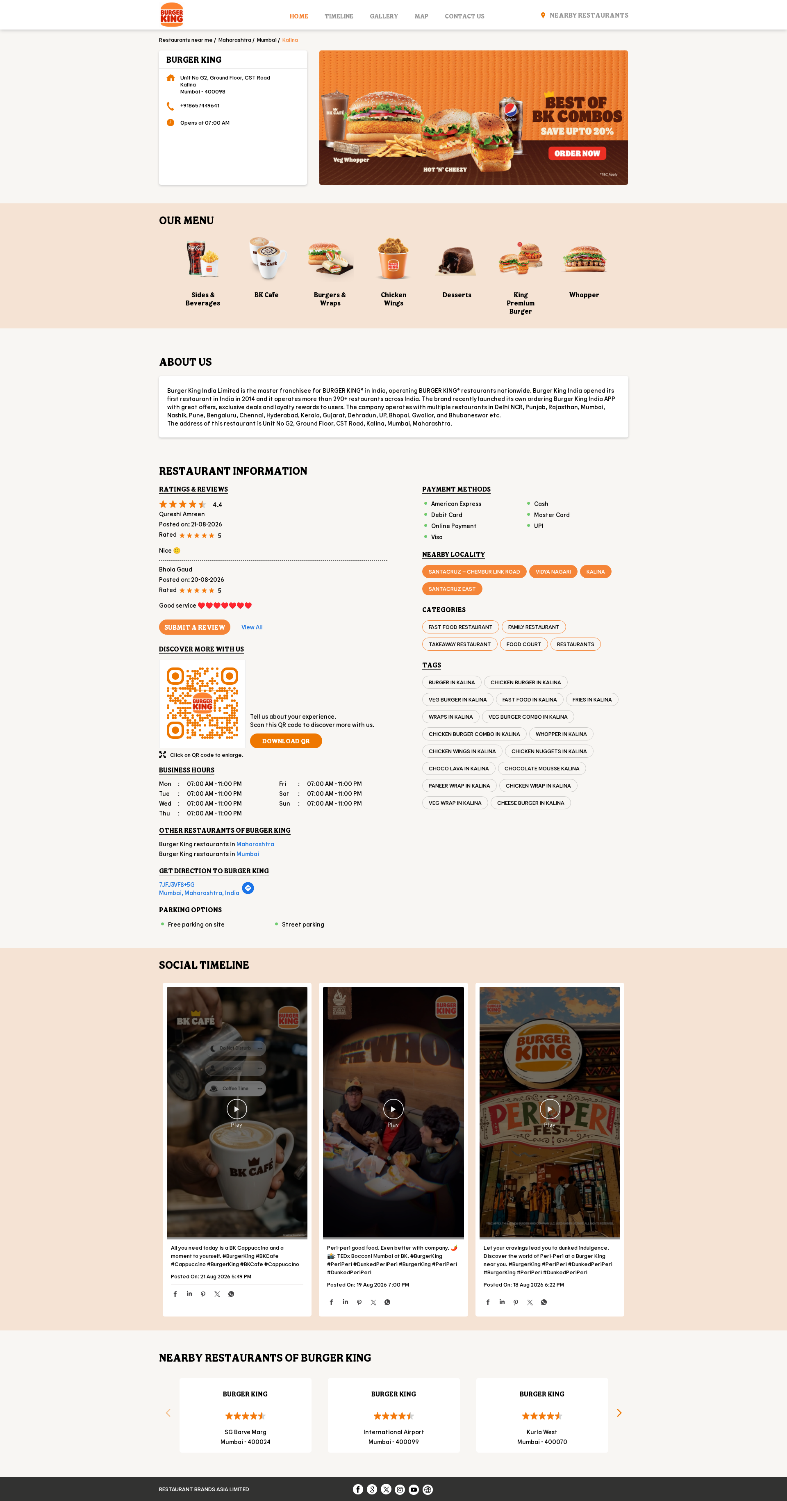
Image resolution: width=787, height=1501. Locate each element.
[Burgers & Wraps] (330, 258)
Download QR (286, 741)
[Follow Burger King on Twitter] (386, 1489)
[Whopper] (584, 258)
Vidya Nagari (553, 571)
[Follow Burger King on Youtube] (414, 1489)
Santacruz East (452, 588)
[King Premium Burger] (520, 258)
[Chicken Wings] (393, 258)
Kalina (596, 571)
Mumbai (267, 39)
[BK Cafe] (266, 258)
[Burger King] (171, 16)
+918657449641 (199, 105)
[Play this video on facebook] (237, 1113)
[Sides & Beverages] (203, 258)
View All (252, 627)
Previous (165, 1415)
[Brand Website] (428, 1489)
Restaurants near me (186, 39)
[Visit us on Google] (372, 1489)
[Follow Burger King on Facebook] (358, 1489)
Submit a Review (194, 627)
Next (622, 1415)
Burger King (245, 1394)
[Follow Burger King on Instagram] (400, 1489)
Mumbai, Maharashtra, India (199, 892)
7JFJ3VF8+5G (177, 884)
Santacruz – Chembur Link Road (474, 571)
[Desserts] (457, 258)
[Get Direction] (248, 892)
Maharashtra (234, 39)
